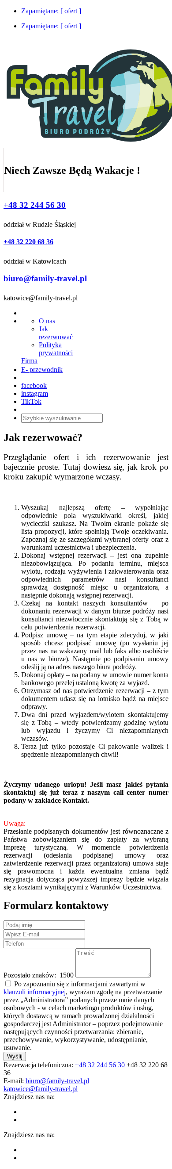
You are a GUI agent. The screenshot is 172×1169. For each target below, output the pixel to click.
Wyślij (14, 1056)
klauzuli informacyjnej (35, 992)
